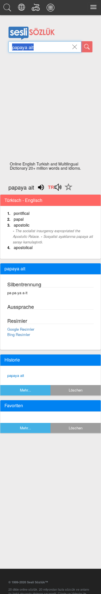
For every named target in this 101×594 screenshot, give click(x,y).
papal (19, 219)
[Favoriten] (67, 190)
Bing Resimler (18, 334)
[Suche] (87, 46)
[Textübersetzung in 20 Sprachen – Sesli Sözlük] (22, 9)
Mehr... (25, 390)
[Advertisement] (50, 108)
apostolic (21, 225)
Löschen (75, 390)
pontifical (21, 213)
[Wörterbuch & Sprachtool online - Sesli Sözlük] (8, 9)
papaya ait (15, 375)
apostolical (23, 247)
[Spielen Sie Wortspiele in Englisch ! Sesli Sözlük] (36, 9)
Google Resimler (20, 329)
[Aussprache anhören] (54, 189)
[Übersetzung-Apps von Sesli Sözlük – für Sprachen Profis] (51, 9)
